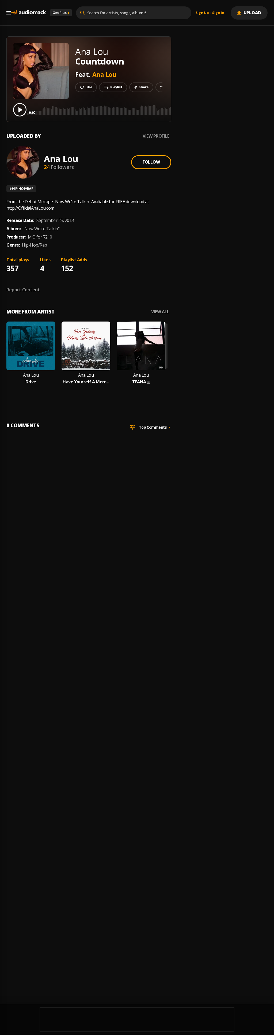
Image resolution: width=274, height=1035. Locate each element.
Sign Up (202, 13)
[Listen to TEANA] (141, 346)
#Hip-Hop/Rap (21, 188)
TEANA (139, 382)
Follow (151, 162)
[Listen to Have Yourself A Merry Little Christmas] (86, 346)
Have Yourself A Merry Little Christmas (86, 382)
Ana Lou (104, 74)
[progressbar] (148, 109)
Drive (30, 382)
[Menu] (8, 12)
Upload (252, 13)
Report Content (23, 290)
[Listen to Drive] (30, 346)
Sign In (218, 13)
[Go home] (28, 13)
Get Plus (61, 12)
